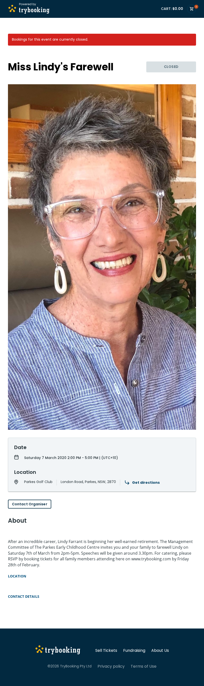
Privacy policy (111, 666)
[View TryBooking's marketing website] (57, 650)
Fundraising (134, 650)
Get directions (146, 482)
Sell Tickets (106, 650)
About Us (160, 650)
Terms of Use (143, 666)
